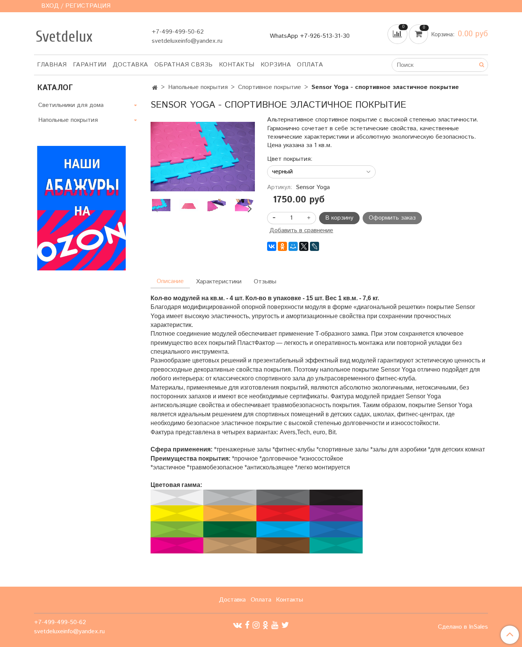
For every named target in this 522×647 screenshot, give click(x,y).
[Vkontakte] (237, 625)
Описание (170, 281)
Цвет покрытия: (290, 159)
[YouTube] (274, 625)
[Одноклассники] (282, 246)
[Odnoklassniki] (265, 625)
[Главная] (155, 88)
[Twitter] (285, 625)
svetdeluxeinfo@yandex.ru (187, 41)
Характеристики (219, 281)
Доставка (130, 64)
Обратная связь (183, 64)
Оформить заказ (392, 218)
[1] (203, 156)
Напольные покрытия (198, 87)
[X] (303, 246)
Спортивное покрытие (269, 87)
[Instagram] (256, 625)
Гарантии (90, 64)
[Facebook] (247, 625)
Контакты (237, 64)
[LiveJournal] (314, 246)
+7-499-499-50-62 (178, 31)
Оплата (310, 64)
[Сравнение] (398, 34)
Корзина (276, 64)
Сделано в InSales (463, 627)
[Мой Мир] (293, 246)
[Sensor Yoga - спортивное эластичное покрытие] (189, 205)
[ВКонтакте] (271, 246)
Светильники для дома (71, 105)
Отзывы (265, 281)
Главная (52, 64)
